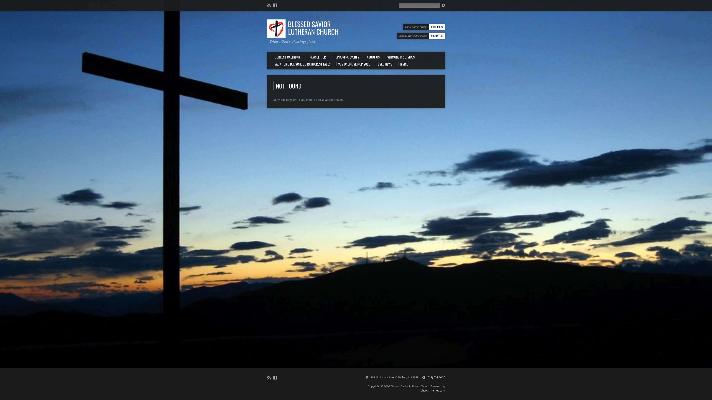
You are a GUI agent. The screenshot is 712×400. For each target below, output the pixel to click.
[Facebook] (275, 5)
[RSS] (269, 5)
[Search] (443, 5)
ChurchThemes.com (433, 390)
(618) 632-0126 (436, 377)
